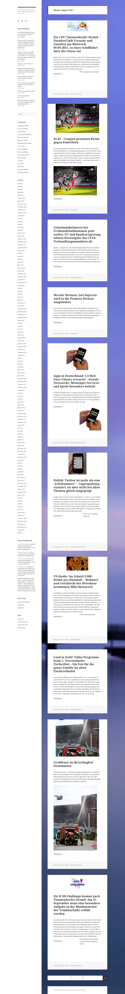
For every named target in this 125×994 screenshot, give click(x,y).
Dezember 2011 (22, 483)
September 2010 (22, 527)
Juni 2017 (20, 291)
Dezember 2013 (22, 413)
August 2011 (21, 495)
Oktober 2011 (21, 489)
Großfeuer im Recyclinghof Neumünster (73, 764)
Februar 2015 (21, 373)
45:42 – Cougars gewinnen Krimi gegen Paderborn (76, 140)
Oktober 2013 (21, 419)
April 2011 (20, 507)
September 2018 (22, 247)
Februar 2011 (21, 512)
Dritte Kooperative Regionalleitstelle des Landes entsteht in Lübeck (26, 84)
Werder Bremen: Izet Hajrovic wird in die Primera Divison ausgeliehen (75, 298)
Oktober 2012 (21, 454)
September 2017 (22, 282)
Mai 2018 (20, 259)
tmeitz (67, 94)
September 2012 (22, 457)
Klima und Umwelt (23, 137)
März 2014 (21, 405)
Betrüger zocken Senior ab (25, 64)
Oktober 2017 (21, 279)
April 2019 (20, 227)
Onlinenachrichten (27, 7)
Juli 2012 (20, 463)
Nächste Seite (105, 978)
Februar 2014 (21, 408)
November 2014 (22, 381)
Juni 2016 (20, 326)
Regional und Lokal (23, 155)
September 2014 (22, 387)
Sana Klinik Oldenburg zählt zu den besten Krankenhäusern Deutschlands (26, 34)
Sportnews (21, 163)
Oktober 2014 (21, 384)
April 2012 (20, 472)
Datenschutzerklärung (24, 602)
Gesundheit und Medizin (24, 134)
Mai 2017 (20, 294)
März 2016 (21, 335)
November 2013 (22, 416)
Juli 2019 (20, 218)
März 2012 (21, 474)
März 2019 (21, 230)
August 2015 (21, 355)
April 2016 (20, 332)
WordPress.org (22, 628)
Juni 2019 (20, 221)
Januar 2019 (21, 236)
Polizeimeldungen (23, 149)
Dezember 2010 (22, 518)
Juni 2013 (20, 431)
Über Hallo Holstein (23, 169)
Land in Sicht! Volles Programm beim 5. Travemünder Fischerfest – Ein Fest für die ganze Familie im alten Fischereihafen (76, 664)
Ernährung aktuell (23, 126)
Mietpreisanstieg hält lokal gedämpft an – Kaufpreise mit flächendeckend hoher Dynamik (26, 70)
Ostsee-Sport (21, 146)
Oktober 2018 (21, 245)
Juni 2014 (20, 396)
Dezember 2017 (22, 274)
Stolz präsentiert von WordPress (77, 990)
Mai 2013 (20, 434)
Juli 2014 (20, 393)
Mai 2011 (20, 504)
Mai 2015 (20, 364)
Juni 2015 (20, 361)
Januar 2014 (21, 410)
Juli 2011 (20, 498)
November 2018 (22, 242)
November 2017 (22, 277)
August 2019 (21, 215)
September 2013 (22, 422)
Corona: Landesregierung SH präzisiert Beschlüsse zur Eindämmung (26, 554)
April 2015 (20, 367)
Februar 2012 (21, 477)
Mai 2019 (20, 224)
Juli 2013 (20, 428)
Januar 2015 (21, 376)
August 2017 (21, 285)
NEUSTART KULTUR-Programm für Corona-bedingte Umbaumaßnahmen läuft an (26, 102)
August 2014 (21, 390)
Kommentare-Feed (23, 625)
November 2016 (22, 312)
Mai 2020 (20, 189)
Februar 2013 (21, 442)
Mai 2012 (20, 469)
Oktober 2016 (21, 314)
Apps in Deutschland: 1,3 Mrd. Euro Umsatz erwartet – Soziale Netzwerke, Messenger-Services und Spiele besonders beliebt (76, 381)
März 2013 (21, 440)
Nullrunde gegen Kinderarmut (26, 91)
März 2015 (21, 370)
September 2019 (22, 213)
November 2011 (22, 486)
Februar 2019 (21, 233)
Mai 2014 (20, 399)
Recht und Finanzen (23, 152)
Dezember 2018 (22, 239)
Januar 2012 (21, 480)
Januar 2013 (21, 445)
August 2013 (21, 425)
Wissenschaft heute (23, 172)
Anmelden (20, 619)
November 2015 (22, 346)
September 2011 (22, 492)
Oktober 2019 (21, 210)
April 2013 (20, 437)
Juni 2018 (20, 256)
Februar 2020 (21, 198)
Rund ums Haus (22, 158)
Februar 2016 (21, 338)
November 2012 (22, 451)
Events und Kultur (23, 129)
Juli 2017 (20, 288)
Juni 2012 (20, 466)
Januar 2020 (21, 201)
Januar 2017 (21, 306)
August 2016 (21, 320)
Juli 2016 (20, 323)
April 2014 (20, 402)
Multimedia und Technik (24, 143)
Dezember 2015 (22, 344)
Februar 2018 (21, 268)
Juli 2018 (20, 253)
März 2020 (21, 195)
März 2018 (21, 265)
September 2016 (22, 317)
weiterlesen (58, 74)
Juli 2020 (20, 183)
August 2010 (21, 530)
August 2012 (21, 460)
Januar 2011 (21, 515)
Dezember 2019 (22, 204)
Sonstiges (20, 161)
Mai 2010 (20, 533)
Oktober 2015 (21, 349)
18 (83, 978)
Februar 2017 (21, 303)
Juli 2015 (20, 358)
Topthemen (21, 166)
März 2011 (21, 509)
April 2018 (20, 262)
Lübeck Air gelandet (23, 96)
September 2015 (22, 352)
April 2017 (20, 297)
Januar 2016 (21, 341)
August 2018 (21, 250)
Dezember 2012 (22, 448)
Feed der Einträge (23, 622)
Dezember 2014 (22, 378)
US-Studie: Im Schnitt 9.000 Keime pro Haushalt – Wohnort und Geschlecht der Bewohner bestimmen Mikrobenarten (76, 581)
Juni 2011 (20, 501)
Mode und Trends (22, 140)
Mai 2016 (20, 329)
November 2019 (22, 207)
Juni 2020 (20, 186)
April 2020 (20, 192)
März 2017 (21, 300)
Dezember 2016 (22, 309)
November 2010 (22, 521)
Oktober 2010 (21, 524)
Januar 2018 (21, 271)
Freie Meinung (22, 131)
